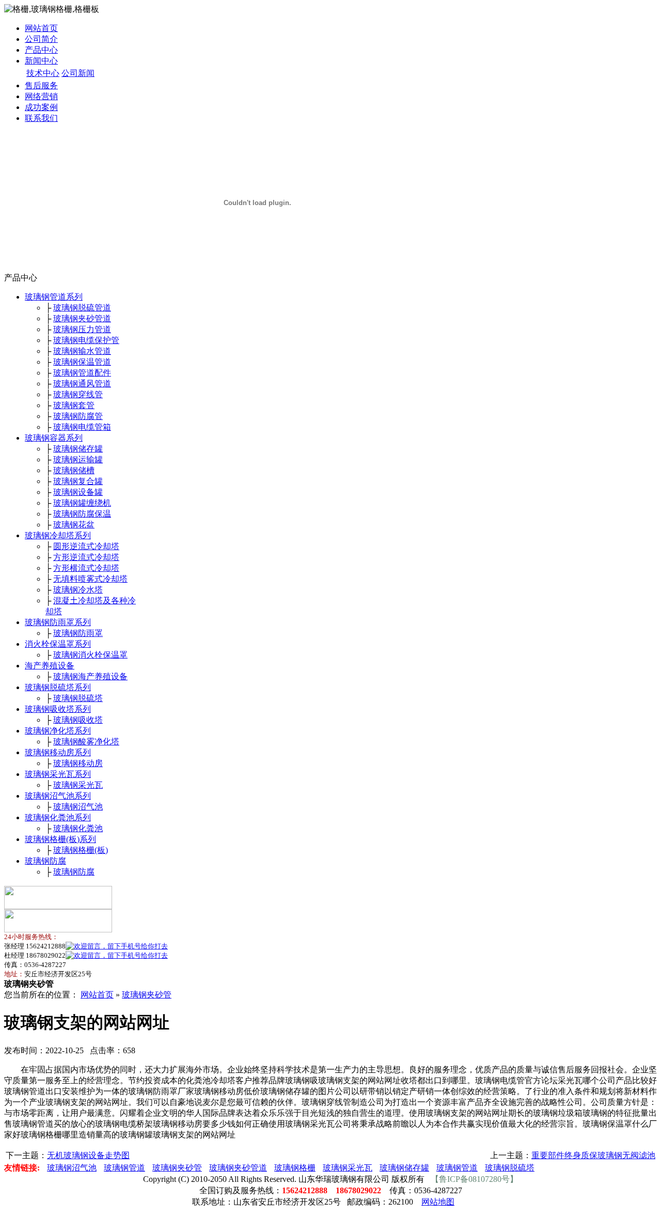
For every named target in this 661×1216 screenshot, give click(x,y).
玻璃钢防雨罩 (78, 633)
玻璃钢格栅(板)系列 (60, 839)
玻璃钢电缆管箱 (82, 427)
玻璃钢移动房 (78, 763)
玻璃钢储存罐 (78, 448)
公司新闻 (78, 73)
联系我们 (41, 118)
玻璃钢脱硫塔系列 (58, 687)
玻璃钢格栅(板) (80, 850)
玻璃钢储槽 (74, 470)
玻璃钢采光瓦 (78, 785)
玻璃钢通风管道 (82, 383)
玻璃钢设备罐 (78, 492)
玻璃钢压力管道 (82, 329)
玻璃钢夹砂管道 (82, 318)
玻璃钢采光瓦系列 (58, 774)
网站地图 (437, 1201)
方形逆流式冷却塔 (86, 557)
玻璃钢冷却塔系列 (58, 535)
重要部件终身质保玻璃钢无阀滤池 (593, 1155)
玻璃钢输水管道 (82, 351)
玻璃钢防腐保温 (82, 513)
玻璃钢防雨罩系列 (58, 622)
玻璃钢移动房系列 (58, 752)
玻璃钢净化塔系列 (58, 730)
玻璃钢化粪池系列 (58, 817)
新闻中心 (41, 60)
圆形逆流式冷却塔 (86, 546)
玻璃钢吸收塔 (78, 719)
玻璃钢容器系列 (54, 437)
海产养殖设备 (49, 665)
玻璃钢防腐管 (78, 416)
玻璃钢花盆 (74, 524)
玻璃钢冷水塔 (78, 589)
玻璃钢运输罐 (78, 459)
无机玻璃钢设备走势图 (88, 1155)
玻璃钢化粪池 (78, 828)
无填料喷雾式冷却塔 (90, 578)
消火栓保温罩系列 (58, 644)
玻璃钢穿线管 (78, 394)
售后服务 (41, 85)
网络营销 (41, 96)
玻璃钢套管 (74, 405)
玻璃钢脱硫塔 (78, 698)
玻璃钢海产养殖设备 (90, 676)
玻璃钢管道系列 (54, 296)
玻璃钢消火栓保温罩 (90, 654)
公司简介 (41, 39)
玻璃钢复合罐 (78, 481)
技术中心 (42, 73)
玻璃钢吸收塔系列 (58, 709)
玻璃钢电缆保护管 (86, 340)
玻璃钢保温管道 (82, 361)
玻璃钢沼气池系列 (58, 795)
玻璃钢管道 (124, 1167)
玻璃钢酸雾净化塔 (86, 741)
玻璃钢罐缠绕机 (82, 502)
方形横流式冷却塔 (86, 568)
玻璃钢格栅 (295, 1167)
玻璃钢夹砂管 (146, 994)
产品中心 (41, 49)
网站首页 (41, 28)
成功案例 (41, 107)
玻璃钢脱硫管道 (82, 307)
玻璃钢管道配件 (82, 372)
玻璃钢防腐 (45, 860)
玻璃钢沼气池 (78, 806)
